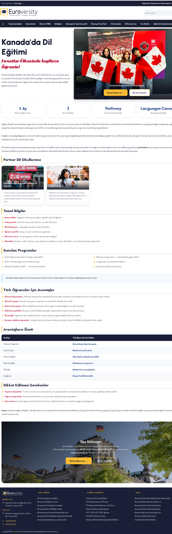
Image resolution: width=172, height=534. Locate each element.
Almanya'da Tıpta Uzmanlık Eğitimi (96, 498)
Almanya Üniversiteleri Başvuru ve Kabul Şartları (52, 520)
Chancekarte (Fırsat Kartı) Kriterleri (145, 520)
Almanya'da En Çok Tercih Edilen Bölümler (148, 505)
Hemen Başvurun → (115, 92)
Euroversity (15, 531)
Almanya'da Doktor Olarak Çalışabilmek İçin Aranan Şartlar (152, 498)
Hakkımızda (145, 3)
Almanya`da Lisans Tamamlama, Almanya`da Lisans (52, 512)
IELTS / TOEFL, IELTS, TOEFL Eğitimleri (97, 512)
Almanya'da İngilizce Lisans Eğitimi (47, 498)
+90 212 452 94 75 (10, 521)
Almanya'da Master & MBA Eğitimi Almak (49, 509)
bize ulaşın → (19, 3)
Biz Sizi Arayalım (140, 92)
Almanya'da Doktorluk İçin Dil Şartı (145, 516)
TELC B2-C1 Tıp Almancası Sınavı (96, 516)
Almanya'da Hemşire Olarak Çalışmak (97, 509)
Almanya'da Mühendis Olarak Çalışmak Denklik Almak (102, 520)
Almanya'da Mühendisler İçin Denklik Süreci (148, 502)
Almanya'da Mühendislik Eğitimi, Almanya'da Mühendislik (54, 516)
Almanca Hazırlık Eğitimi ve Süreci (47, 502)
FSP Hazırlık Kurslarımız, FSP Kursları (97, 502)
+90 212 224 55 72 (10, 524)
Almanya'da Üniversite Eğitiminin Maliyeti (49, 505)
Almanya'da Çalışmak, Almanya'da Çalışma (147, 509)
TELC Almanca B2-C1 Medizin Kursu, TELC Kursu (100, 505)
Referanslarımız (166, 3)
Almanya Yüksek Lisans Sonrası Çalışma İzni (148, 512)
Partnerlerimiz (155, 3)
